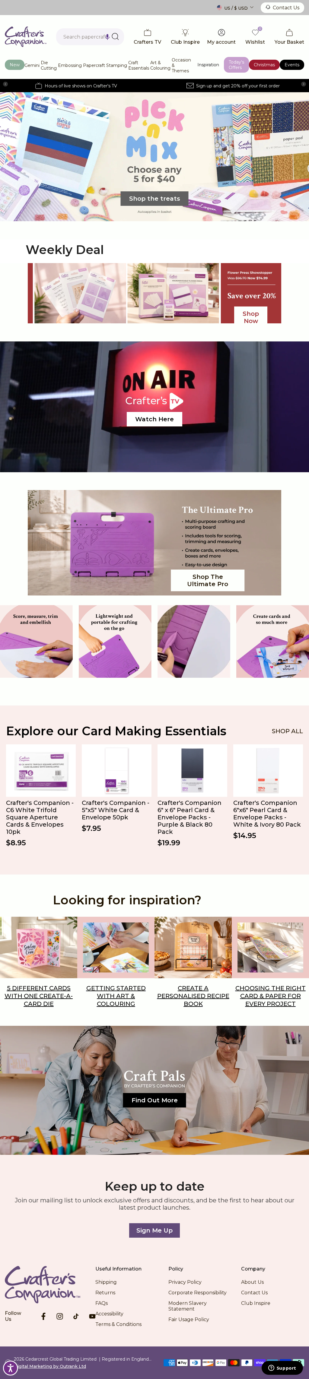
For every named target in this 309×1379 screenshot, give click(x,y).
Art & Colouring (160, 65)
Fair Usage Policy (188, 1319)
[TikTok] (76, 1316)
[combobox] (90, 36)
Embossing (70, 65)
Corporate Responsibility (197, 1293)
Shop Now (251, 317)
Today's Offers (236, 64)
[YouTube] (92, 1316)
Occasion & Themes (181, 65)
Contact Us (286, 8)
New (15, 65)
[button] (107, 36)
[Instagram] (59, 1316)
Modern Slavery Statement (187, 1306)
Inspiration (208, 65)
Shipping (106, 1282)
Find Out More (155, 1100)
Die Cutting (49, 65)
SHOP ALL (287, 731)
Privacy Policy (185, 1282)
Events (292, 65)
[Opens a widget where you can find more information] (282, 1368)
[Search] (115, 36)
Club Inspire (255, 1303)
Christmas (264, 65)
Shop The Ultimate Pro (207, 580)
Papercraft (94, 65)
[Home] (50, 1284)
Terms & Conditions (118, 1324)
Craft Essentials (138, 65)
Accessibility (109, 1314)
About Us (252, 1282)
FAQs (101, 1303)
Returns (105, 1293)
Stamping (116, 65)
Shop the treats (154, 198)
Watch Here (154, 419)
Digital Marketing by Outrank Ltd (50, 1366)
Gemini (32, 65)
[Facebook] (43, 1316)
